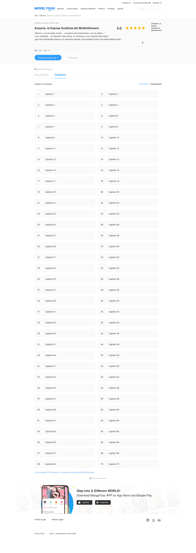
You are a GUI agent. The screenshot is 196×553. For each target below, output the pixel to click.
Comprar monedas (142, 2)
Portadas (111, 8)
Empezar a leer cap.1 (48, 57)
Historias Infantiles (88, 8)
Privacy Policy (39, 533)
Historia (126, 2)
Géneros (60, 8)
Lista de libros (72, 8)
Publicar (101, 8)
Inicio (36, 15)
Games (120, 8)
